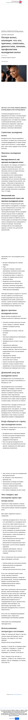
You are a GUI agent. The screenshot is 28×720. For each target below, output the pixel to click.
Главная (3, 30)
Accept (17, 718)
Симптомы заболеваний (12, 30)
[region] (14, 16)
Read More (12, 718)
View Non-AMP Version (17, 694)
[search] (26, 2)
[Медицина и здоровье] (14, 2)
